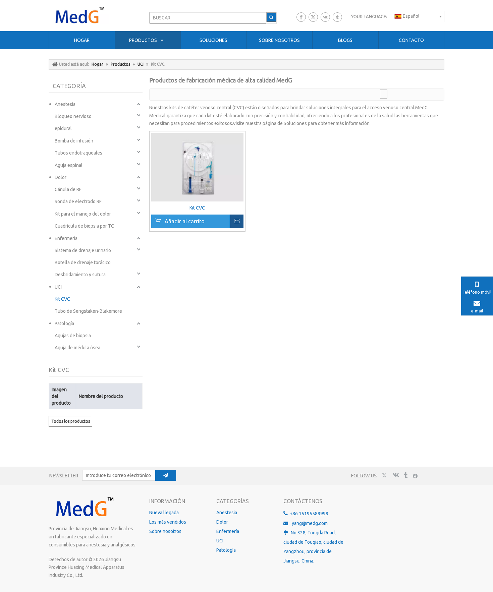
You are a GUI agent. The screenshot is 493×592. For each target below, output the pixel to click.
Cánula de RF (68, 189)
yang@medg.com (310, 523)
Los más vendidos (167, 522)
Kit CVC (62, 299)
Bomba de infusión (74, 140)
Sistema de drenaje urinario (83, 250)
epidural (63, 128)
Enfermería (66, 238)
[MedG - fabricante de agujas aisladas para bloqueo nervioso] (84, 507)
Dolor (60, 177)
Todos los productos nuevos (70, 423)
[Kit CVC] (197, 167)
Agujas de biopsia (73, 335)
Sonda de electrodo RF (78, 201)
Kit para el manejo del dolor (83, 214)
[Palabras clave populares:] (271, 17)
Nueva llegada (164, 512)
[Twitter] (313, 17)
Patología (64, 323)
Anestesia (65, 104)
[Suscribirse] (165, 475)
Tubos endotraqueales (78, 153)
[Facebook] (301, 17)
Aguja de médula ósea (77, 347)
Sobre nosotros (165, 531)
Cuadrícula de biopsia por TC (84, 226)
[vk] (325, 17)
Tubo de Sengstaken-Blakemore (88, 311)
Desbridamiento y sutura (80, 274)
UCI (58, 287)
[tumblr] (337, 17)
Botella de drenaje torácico (83, 262)
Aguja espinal (69, 165)
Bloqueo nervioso (73, 116)
